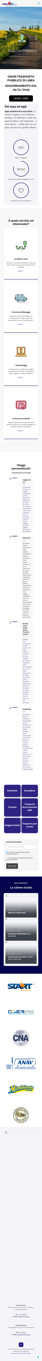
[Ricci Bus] (10, 3)
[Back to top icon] (21, 1344)
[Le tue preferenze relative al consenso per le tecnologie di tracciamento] (38, 1357)
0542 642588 (22, 1314)
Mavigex (26, 1351)
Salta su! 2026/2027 (17, 913)
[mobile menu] (39, 3)
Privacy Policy (16, 1353)
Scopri (20, 271)
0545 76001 (22, 1332)
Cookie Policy (26, 1353)
